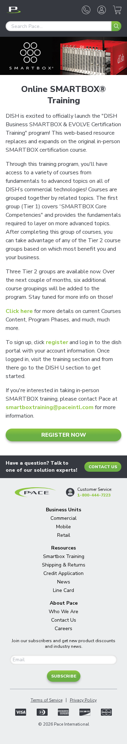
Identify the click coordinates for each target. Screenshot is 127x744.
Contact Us (103, 467)
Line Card (63, 590)
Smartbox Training (63, 556)
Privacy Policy (83, 700)
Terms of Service (46, 700)
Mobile (63, 526)
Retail (63, 535)
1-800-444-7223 (94, 495)
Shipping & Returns (63, 565)
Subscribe (63, 676)
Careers (63, 628)
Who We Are (63, 611)
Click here (19, 311)
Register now (63, 435)
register (57, 342)
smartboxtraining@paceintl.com (49, 407)
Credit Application (63, 573)
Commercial (63, 518)
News (63, 582)
